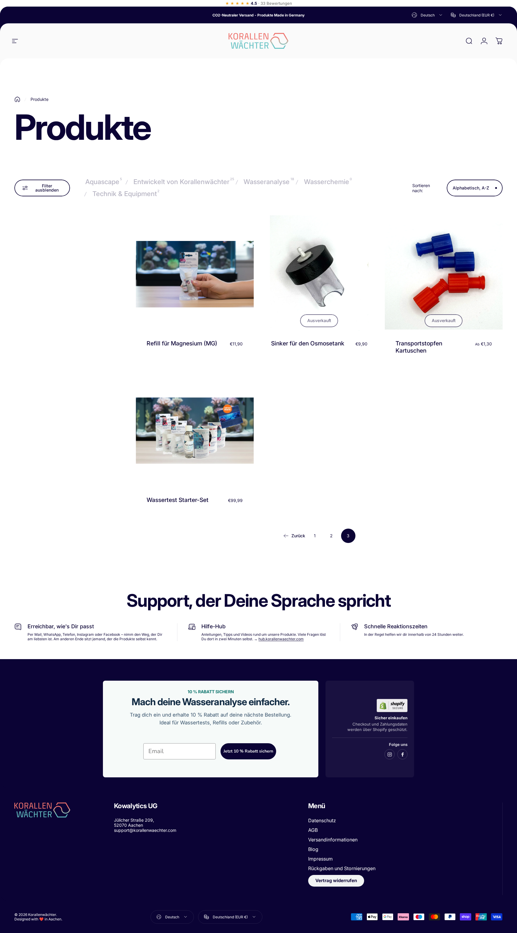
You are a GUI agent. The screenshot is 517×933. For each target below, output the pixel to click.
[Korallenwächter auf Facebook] (402, 754)
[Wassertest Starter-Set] (195, 431)
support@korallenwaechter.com (145, 830)
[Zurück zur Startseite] (17, 99)
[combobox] (427, 15)
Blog (313, 849)
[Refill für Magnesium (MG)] (195, 274)
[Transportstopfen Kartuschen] (444, 274)
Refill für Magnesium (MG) (182, 343)
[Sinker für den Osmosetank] (319, 274)
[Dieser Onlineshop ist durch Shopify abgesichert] (392, 705)
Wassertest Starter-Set (178, 499)
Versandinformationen (333, 840)
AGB (313, 830)
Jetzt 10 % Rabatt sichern (248, 751)
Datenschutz (322, 820)
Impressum (320, 859)
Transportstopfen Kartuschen (419, 347)
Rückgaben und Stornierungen (341, 868)
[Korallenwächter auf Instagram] (389, 754)
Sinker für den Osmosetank (307, 343)
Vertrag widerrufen (336, 880)
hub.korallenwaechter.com (281, 639)
